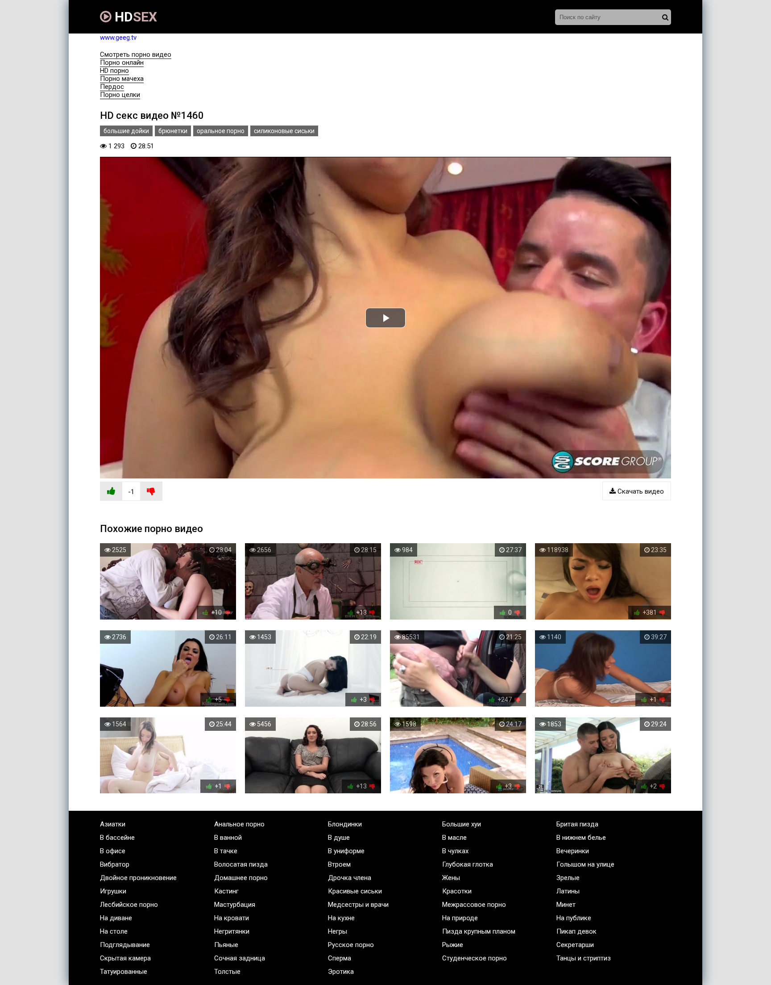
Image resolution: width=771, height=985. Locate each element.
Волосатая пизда (241, 864)
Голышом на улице (585, 864)
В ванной (228, 838)
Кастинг (226, 891)
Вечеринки (572, 851)
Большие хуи (461, 824)
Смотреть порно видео (135, 54)
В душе (339, 838)
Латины (568, 891)
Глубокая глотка (467, 864)
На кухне (341, 918)
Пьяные (226, 945)
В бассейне (117, 838)
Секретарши (575, 945)
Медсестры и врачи (358, 905)
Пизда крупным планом (478, 931)
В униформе (346, 851)
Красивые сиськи (355, 891)
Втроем (339, 864)
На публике (573, 918)
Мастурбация (234, 905)
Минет (566, 905)
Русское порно (351, 945)
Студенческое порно (474, 958)
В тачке (225, 851)
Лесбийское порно (129, 905)
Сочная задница (239, 958)
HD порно (114, 71)
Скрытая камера (125, 958)
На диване (116, 918)
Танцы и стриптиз (583, 958)
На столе (114, 931)
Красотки (457, 891)
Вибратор (114, 864)
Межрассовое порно (474, 905)
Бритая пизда (577, 824)
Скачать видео (640, 491)
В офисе (112, 851)
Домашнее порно (241, 878)
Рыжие (452, 945)
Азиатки (112, 824)
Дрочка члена (349, 878)
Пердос (112, 87)
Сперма (339, 958)
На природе (460, 918)
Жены (451, 878)
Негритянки (231, 931)
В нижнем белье (581, 838)
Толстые (227, 972)
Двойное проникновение (138, 878)
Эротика (341, 972)
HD (134, 17)
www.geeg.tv (118, 38)
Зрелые (568, 878)
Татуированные (123, 972)
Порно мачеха (122, 79)
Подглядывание (125, 945)
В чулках (455, 851)
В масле (454, 838)
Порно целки (120, 95)
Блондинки (345, 824)
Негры (337, 931)
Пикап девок (576, 931)
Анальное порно (239, 824)
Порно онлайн (122, 63)
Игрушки (113, 891)
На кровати (231, 918)
